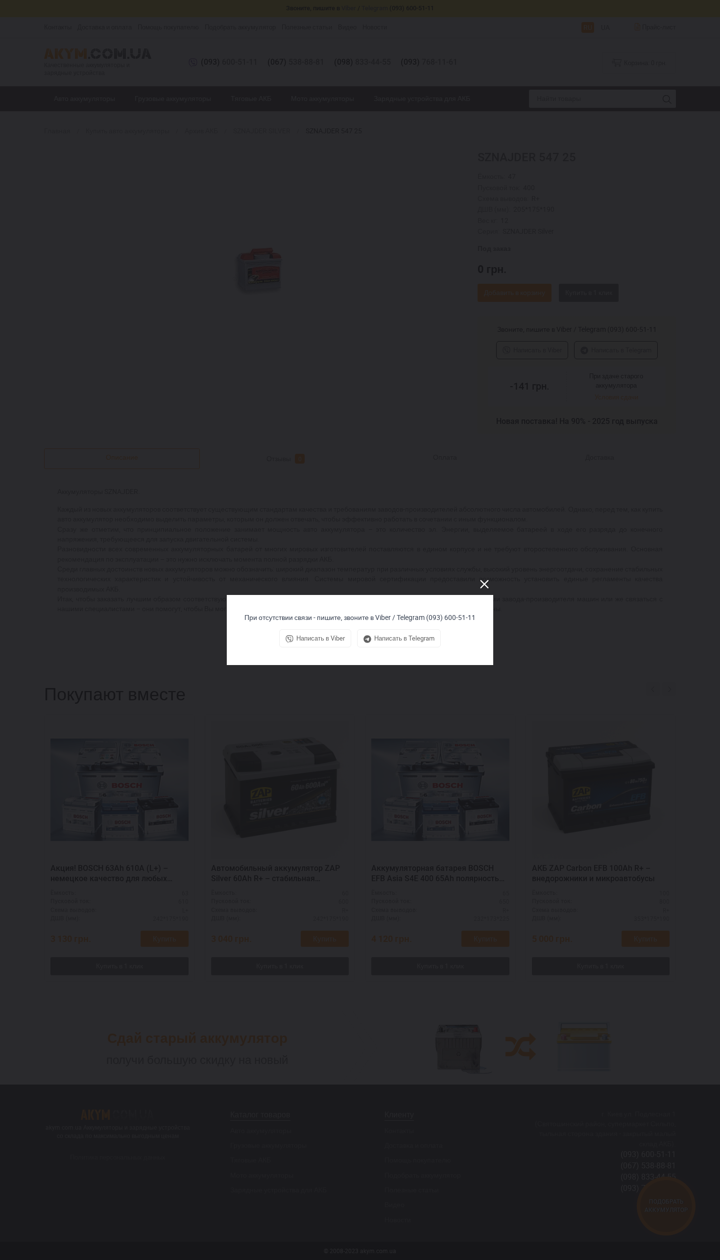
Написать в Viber (320, 638)
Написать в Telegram (404, 638)
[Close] (484, 584)
